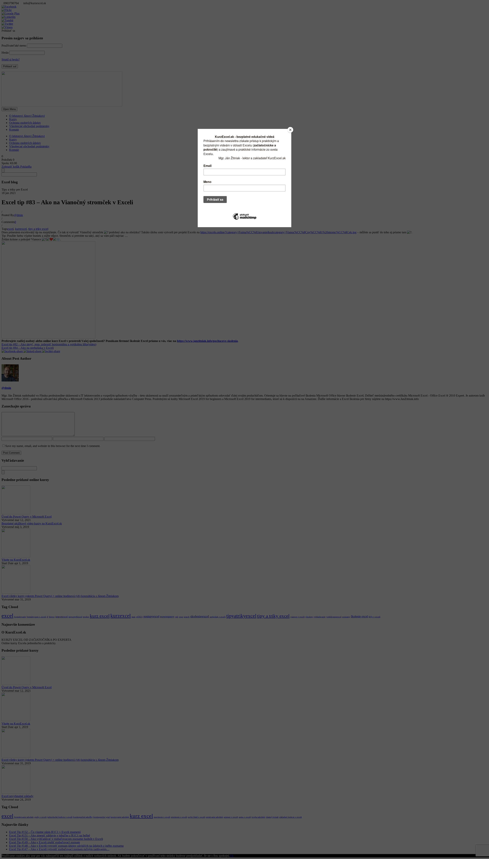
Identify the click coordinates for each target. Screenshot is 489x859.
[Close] (290, 130)
